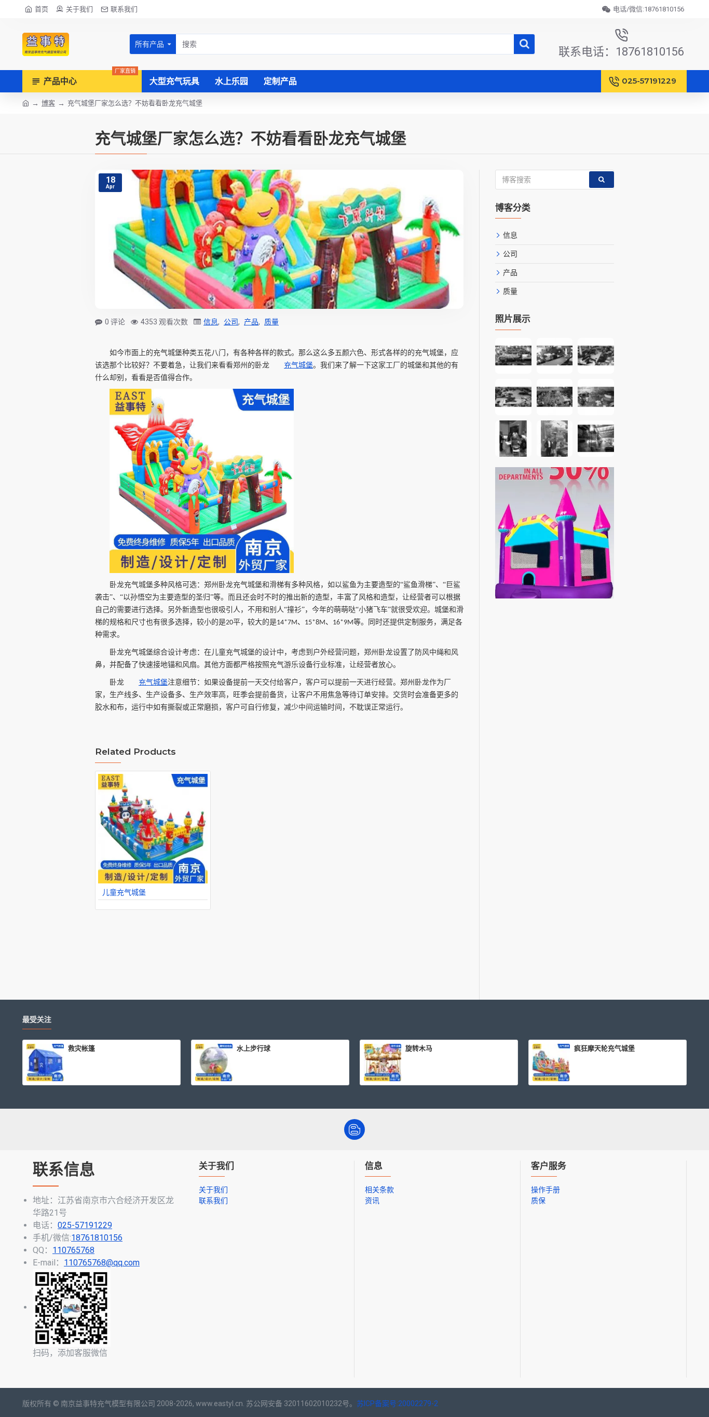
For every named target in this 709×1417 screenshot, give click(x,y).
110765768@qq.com (102, 1263)
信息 (210, 322)
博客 (48, 103)
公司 (231, 322)
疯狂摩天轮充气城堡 (604, 1048)
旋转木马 (418, 1048)
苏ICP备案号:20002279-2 (397, 1403)
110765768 (73, 1250)
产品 (251, 322)
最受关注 (36, 1019)
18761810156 (96, 1238)
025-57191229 (85, 1225)
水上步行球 (253, 1048)
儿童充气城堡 (124, 892)
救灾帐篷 (81, 1048)
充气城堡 (298, 365)
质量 (271, 322)
